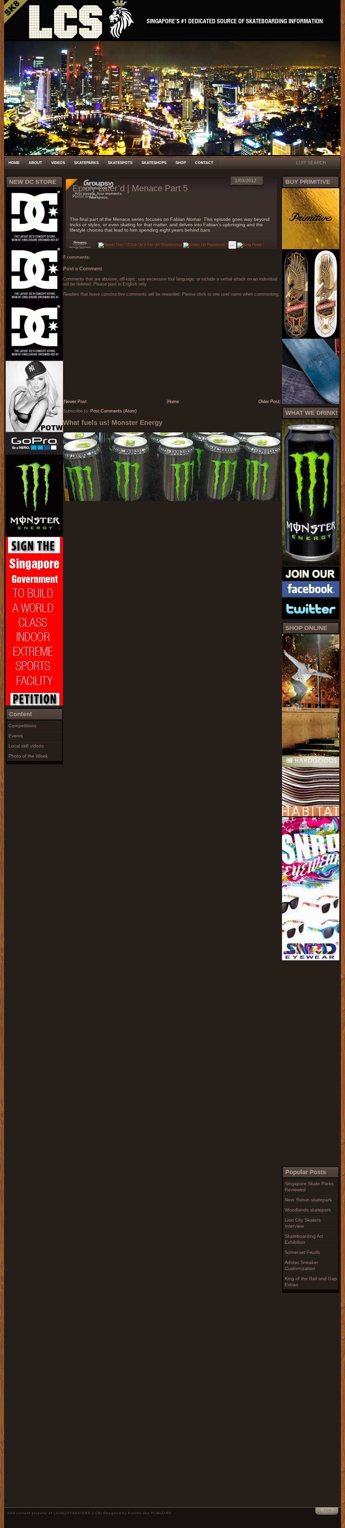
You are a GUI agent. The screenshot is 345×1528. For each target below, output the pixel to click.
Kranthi (135, 1513)
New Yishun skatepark (308, 1199)
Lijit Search (311, 162)
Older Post (268, 401)
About (35, 163)
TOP (327, 1510)
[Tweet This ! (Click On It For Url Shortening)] (140, 244)
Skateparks (86, 163)
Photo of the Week (28, 756)
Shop (181, 163)
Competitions (22, 725)
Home (14, 163)
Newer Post (75, 401)
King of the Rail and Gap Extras (311, 1281)
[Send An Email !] (232, 244)
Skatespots (120, 163)
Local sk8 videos (26, 746)
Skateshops (154, 163)
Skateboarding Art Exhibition (304, 1239)
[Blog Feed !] (250, 244)
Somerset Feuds (302, 1252)
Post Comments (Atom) (113, 410)
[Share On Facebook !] (205, 244)
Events (15, 735)
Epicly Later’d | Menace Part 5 (130, 188)
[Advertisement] (309, 1062)
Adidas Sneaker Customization (301, 1265)
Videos (58, 163)
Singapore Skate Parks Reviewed (309, 1186)
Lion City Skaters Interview (303, 1223)
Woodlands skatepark (308, 1210)
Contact (204, 163)
